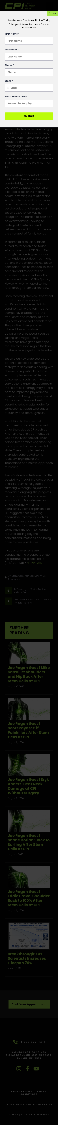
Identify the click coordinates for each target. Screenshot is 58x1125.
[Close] (52, 13)
